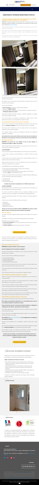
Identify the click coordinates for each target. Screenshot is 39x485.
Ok (19, 483)
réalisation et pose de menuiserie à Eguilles (12, 477)
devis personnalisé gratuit (15, 317)
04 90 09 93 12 (29, 466)
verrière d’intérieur (13, 24)
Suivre (8, 457)
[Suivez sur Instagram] (11, 458)
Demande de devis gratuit (19, 232)
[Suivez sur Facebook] (5, 458)
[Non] (37, 482)
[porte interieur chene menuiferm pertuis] (19, 410)
